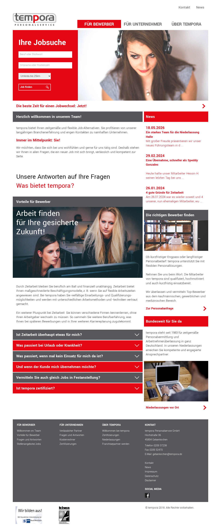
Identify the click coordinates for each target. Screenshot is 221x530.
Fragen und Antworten (29, 439)
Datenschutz (151, 476)
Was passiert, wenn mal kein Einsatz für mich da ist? (59, 356)
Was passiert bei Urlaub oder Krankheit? (49, 345)
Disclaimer (150, 480)
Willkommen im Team (29, 431)
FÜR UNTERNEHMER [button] (143, 24)
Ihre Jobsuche (42, 42)
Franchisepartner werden (115, 444)
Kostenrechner (67, 439)
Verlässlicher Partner (71, 431)
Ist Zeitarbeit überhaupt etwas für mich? (49, 335)
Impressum (151, 471)
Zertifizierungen (68, 444)
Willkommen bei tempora (115, 431)
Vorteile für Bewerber (28, 435)
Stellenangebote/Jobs (29, 444)
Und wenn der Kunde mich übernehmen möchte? (56, 367)
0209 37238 (160, 445)
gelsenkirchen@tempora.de (167, 454)
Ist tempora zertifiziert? (35, 388)
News (200, 7)
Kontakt (184, 7)
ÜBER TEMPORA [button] (186, 24)
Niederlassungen (111, 439)
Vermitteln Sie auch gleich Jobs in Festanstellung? (58, 377)
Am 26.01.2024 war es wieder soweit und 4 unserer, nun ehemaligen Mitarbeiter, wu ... (174, 195)
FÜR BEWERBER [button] (99, 24)
